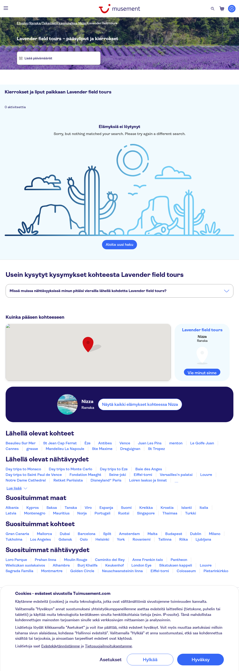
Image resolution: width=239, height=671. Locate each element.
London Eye (141, 565)
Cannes (12, 448)
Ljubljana (203, 539)
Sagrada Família (19, 571)
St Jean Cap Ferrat (60, 443)
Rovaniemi (142, 539)
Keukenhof (114, 565)
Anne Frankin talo (147, 559)
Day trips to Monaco (23, 469)
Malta (153, 534)
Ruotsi (123, 513)
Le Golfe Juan (202, 443)
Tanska (71, 507)
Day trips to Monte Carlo (70, 469)
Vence (125, 443)
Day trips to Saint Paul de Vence (34, 474)
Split (107, 534)
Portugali (102, 513)
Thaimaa (169, 513)
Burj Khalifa (87, 565)
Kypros (32, 507)
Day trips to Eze (114, 469)
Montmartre (52, 571)
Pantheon (179, 559)
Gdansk (65, 539)
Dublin (195, 534)
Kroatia (167, 507)
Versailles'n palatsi (176, 474)
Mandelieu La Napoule (65, 448)
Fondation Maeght (85, 474)
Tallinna (165, 539)
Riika (183, 539)
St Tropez (156, 448)
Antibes (105, 443)
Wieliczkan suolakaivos (25, 565)
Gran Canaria (17, 534)
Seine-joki (117, 474)
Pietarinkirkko (216, 571)
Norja (82, 513)
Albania (12, 507)
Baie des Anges (148, 469)
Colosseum (186, 571)
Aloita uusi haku (119, 244)
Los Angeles (40, 539)
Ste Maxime (102, 448)
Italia (204, 507)
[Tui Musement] (119, 8)
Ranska (35, 23)
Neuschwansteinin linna (122, 571)
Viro (88, 507)
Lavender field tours (102, 23)
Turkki (190, 513)
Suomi (126, 507)
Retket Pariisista (68, 480)
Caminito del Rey (110, 559)
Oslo (84, 539)
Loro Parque (16, 559)
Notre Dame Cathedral (26, 480)
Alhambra (61, 565)
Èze (87, 443)
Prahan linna (45, 559)
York (121, 539)
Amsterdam (129, 534)
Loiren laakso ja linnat (148, 480)
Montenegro (34, 513)
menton (176, 443)
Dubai (65, 534)
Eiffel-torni (143, 474)
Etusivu (22, 23)
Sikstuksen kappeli (175, 565)
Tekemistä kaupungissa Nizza (64, 23)
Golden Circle (82, 571)
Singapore (146, 513)
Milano (214, 534)
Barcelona (86, 534)
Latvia (11, 513)
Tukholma (14, 539)
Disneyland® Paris (106, 480)
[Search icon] (212, 9)
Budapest (173, 534)
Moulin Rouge (75, 559)
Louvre (206, 474)
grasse (32, 448)
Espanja (106, 507)
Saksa (51, 507)
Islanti (186, 507)
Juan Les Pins (150, 443)
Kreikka (146, 507)
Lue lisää (14, 488)
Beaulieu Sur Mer (20, 443)
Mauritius (61, 513)
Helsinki (102, 539)
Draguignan (130, 448)
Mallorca (44, 534)
